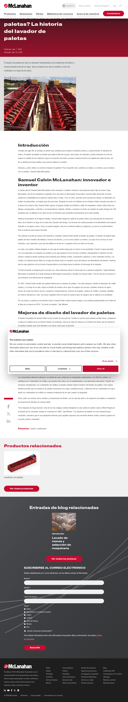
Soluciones (26, 14)
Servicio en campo (87, 680)
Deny (27, 369)
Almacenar (24, 695)
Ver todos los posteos (64, 559)
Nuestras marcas (108, 683)
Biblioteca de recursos (60, 14)
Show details (108, 361)
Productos (10, 14)
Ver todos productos (21, 488)
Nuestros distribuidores (101, 6)
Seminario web (67, 680)
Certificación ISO (108, 671)
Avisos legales (36, 695)
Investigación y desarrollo (89, 674)
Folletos (65, 671)
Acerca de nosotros (88, 14)
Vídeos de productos (69, 683)
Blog (114, 6)
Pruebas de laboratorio (88, 677)
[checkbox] (64, 617)
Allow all (100, 369)
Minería (48, 683)
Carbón (48, 671)
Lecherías (49, 677)
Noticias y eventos (84, 6)
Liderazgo (106, 677)
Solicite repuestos (87, 683)
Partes (39, 14)
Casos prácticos (67, 668)
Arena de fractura (52, 680)
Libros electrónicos (68, 677)
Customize (62, 369)
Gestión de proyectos (88, 668)
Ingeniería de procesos (89, 671)
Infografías (66, 674)
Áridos (48, 668)
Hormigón (49, 674)
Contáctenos (113, 13)
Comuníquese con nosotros (112, 674)
